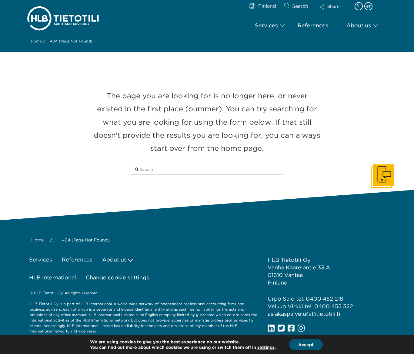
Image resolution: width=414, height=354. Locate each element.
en (369, 6)
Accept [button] (306, 344)
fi (357, 6)
